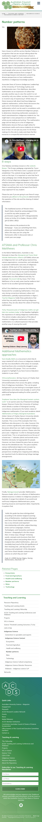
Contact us (5, 733)
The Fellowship (7, 741)
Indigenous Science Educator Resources (18, 665)
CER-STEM (8, 628)
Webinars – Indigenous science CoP (17, 669)
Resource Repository (11, 603)
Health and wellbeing (13, 579)
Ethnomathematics (9, 378)
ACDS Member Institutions (11, 722)
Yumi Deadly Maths (9, 359)
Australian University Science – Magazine (15, 704)
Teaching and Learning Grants (14, 606)
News (4, 717)
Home (3, 13)
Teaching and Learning (16, 13)
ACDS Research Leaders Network (13, 712)
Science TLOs (6, 753)
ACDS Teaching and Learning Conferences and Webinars (20, 614)
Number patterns (12, 581)
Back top (36, 816)
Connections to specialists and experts (18, 635)
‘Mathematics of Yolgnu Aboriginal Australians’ (18, 414)
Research (5, 709)
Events (4, 714)
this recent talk (14, 279)
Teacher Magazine (8, 298)
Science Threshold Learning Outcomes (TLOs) (19, 625)
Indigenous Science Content (14, 14)
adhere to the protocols (20, 197)
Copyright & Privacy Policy (16, 817)
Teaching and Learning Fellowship (15, 609)
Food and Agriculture (13, 576)
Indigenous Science (33, 13)
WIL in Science (9, 621)
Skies (7, 584)
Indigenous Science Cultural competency (18, 662)
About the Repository (9, 763)
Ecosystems (10, 573)
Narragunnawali (13, 492)
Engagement (6, 707)
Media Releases (7, 719)
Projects (7, 618)
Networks (7, 672)
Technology (9, 587)
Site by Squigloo (30, 817)
